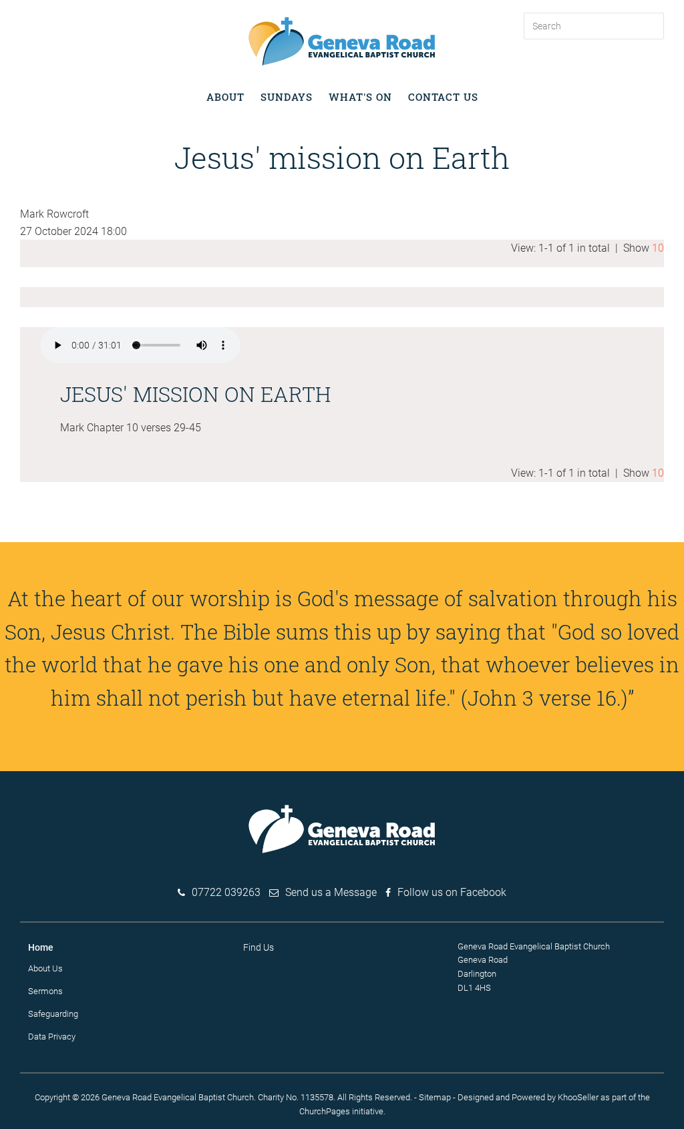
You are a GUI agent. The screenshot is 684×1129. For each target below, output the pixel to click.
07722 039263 (226, 892)
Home (40, 947)
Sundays (287, 96)
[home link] (342, 40)
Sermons (45, 991)
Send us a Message (331, 892)
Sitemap (435, 1097)
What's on (360, 96)
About (225, 96)
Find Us (258, 947)
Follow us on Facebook (451, 892)
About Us (45, 968)
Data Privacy (51, 1037)
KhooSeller (578, 1097)
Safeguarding (53, 1014)
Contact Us (443, 96)
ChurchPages (324, 1111)
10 (658, 248)
